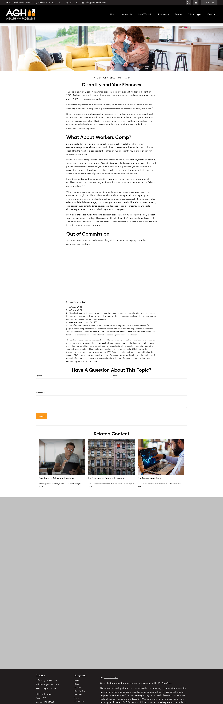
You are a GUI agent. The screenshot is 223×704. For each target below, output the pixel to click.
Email (115, 375)
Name (39, 375)
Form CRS (209, 2)
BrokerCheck (167, 683)
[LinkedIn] (195, 2)
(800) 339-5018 (52, 685)
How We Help (79, 691)
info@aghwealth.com (95, 2)
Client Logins (79, 701)
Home (76, 680)
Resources (78, 694)
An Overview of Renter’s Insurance (106, 478)
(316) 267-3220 (70, 2)
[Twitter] (188, 2)
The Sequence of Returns (151, 478)
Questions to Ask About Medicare (56, 478)
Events (76, 698)
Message (40, 392)
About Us (77, 687)
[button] (113, 14)
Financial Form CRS (111, 678)
